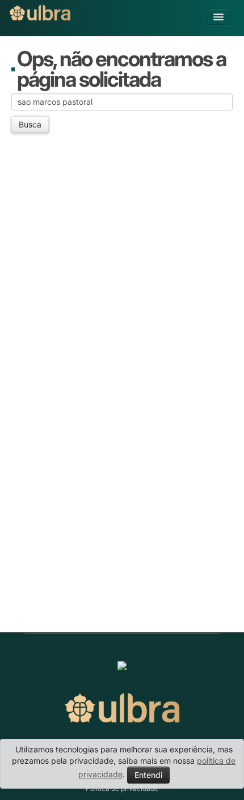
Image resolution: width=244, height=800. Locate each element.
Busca (30, 124)
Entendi (148, 775)
